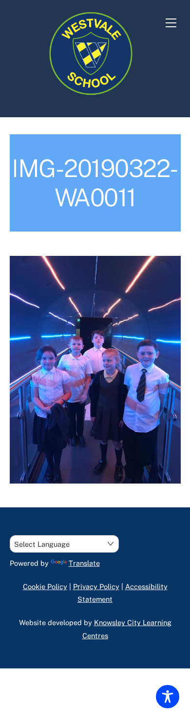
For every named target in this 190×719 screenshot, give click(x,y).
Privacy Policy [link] (96, 586)
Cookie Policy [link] (45, 586)
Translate (84, 563)
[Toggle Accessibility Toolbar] (167, 696)
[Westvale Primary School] (92, 99)
